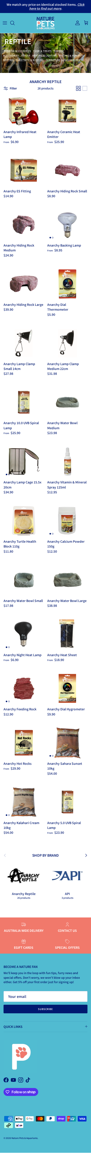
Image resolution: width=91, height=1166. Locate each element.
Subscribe (45, 1009)
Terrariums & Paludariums (63, 59)
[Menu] (5, 23)
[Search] (14, 23)
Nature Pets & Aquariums (24, 1138)
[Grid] (78, 88)
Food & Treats (42, 50)
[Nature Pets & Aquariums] (45, 23)
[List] (84, 88)
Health (25, 55)
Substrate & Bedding (30, 59)
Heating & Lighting (44, 55)
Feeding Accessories (17, 50)
